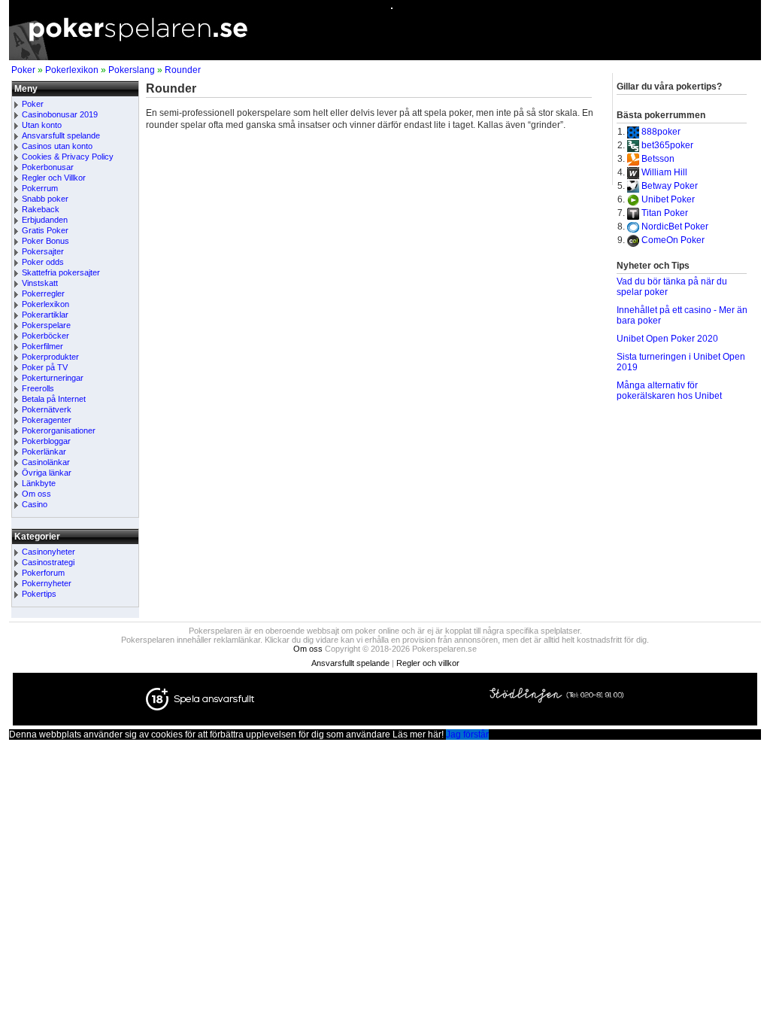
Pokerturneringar (52, 377)
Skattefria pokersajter (61, 272)
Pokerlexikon (72, 70)
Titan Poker (664, 213)
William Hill (664, 172)
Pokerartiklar (45, 314)
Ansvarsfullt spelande (61, 135)
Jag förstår (467, 734)
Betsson (658, 159)
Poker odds (43, 261)
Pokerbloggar (46, 441)
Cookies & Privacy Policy (68, 156)
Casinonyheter (48, 551)
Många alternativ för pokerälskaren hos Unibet (669, 390)
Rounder (183, 70)
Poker (23, 70)
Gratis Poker (45, 230)
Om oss (36, 493)
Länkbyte (39, 483)
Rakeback (40, 209)
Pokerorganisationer (58, 430)
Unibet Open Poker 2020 (667, 338)
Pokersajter (43, 251)
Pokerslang (131, 70)
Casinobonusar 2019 (60, 114)
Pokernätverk (46, 409)
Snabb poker (45, 198)
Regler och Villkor (54, 177)
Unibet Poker (668, 199)
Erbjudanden (45, 219)
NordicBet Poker (674, 226)
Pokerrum (40, 188)
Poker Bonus (45, 240)
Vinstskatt (40, 282)
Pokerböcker (45, 335)
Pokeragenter (46, 419)
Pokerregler (43, 293)
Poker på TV (45, 367)
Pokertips (39, 593)
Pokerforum (43, 572)
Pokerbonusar (48, 167)
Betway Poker (669, 186)
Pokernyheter (46, 583)
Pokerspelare (46, 325)
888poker (661, 131)
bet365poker (667, 145)
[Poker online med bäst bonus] (385, 57)
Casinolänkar (46, 462)
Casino (34, 504)
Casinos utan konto (57, 146)
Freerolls (38, 388)
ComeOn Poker (673, 240)
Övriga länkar (46, 472)
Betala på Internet (54, 398)
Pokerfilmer (42, 346)
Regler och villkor (427, 663)
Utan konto (42, 124)
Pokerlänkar (44, 451)
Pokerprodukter (50, 356)
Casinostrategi (48, 562)
